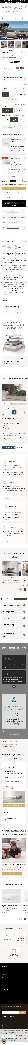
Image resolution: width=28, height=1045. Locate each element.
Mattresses (8, 15)
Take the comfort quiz (9, 447)
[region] (14, 363)
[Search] (23, 12)
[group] (14, 30)
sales (14, 1006)
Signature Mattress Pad (17, 139)
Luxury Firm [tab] (14, 404)
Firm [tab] (22, 404)
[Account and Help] (16, 7)
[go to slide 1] (4, 44)
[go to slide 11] (22, 38)
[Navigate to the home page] (8, 6)
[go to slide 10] (20, 38)
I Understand (14, 1043)
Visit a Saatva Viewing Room (8, 980)
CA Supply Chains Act (6, 1025)
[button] (14, 78)
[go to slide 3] (7, 38)
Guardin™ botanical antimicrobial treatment (15, 289)
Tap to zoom (19, 35)
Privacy (3, 1023)
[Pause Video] (4, 398)
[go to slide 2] (5, 38)
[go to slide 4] (9, 38)
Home (3, 15)
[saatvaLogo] (4, 967)
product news (19, 1006)
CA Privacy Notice (5, 1027)
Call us (3, 972)
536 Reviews (15, 580)
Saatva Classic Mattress (15, 15)
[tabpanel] (14, 423)
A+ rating (8, 708)
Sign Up (23, 1012)
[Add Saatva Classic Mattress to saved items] (25, 24)
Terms (3, 1020)
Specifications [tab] (7, 599)
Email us (3, 977)
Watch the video (21, 447)
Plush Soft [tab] (6, 404)
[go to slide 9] (18, 38)
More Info (20, 2)
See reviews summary (8, 746)
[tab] (20, 599)
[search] (13, 11)
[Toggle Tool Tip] (12, 789)
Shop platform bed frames (14, 805)
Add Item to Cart (14, 188)
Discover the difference (12, 874)
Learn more (4, 193)
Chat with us (4, 974)
